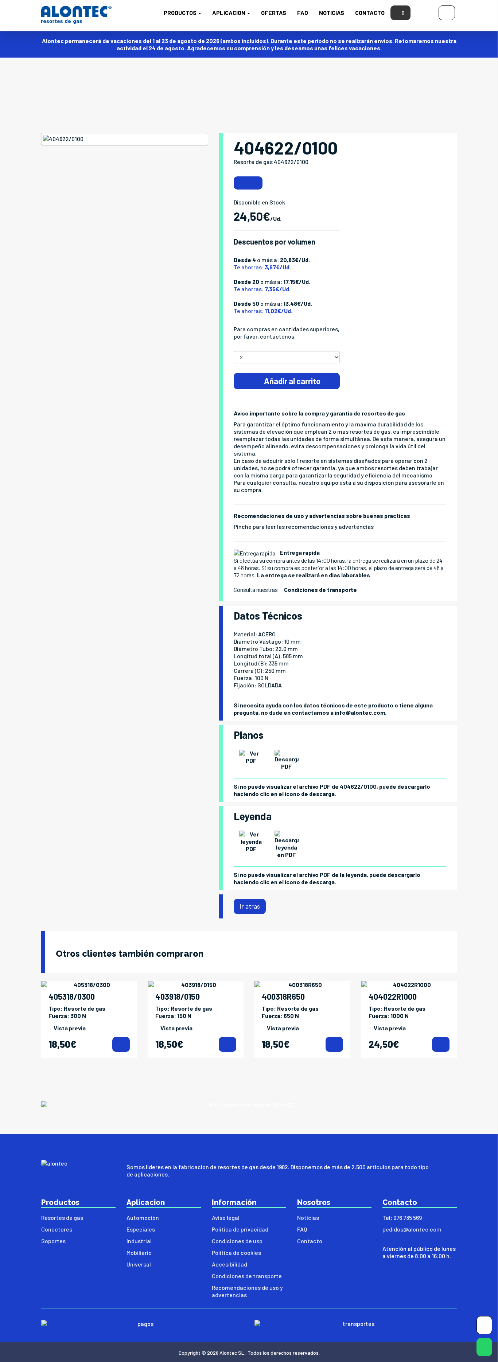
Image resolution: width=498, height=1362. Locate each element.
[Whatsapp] (484, 1348)
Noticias (331, 12)
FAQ (302, 12)
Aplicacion (229, 12)
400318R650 (283, 996)
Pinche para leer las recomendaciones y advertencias (304, 526)
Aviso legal (226, 1217)
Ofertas (273, 12)
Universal (139, 1264)
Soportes (53, 1240)
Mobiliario (139, 1252)
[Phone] (484, 1326)
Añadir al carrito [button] (291, 381)
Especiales (141, 1229)
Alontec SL (231, 1353)
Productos (181, 12)
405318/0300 (71, 996)
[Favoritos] (240, 183)
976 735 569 (407, 1217)
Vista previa (70, 1028)
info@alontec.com (360, 712)
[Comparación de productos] (254, 183)
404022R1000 (393, 996)
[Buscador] (424, 11)
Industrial (139, 1240)
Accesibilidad (229, 1264)
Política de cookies (236, 1252)
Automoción (143, 1217)
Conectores (56, 1229)
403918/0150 (177, 996)
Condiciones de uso (237, 1240)
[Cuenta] (447, 11)
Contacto (370, 12)
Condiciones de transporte (320, 589)
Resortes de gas (62, 1217)
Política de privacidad (240, 1229)
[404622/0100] (124, 139)
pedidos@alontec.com (411, 1229)
